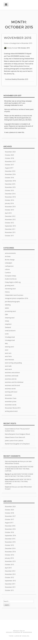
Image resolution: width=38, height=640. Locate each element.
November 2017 (10, 161)
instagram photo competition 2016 (16, 298)
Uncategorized (15, 43)
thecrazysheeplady (11, 461)
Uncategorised (10, 337)
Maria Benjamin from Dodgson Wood (17, 434)
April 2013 (8, 213)
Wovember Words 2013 (12, 408)
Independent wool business (14, 295)
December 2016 (10, 171)
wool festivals (9, 360)
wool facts (8, 356)
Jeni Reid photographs (12, 302)
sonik (7, 334)
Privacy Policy (19, 630)
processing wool (10, 311)
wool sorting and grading (13, 363)
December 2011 (10, 229)
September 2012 (10, 226)
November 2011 (10, 232)
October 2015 (9, 190)
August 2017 (9, 168)
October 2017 (9, 165)
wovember (8, 395)
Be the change (9, 260)
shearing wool (9, 318)
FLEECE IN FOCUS (11, 279)
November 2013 (10, 207)
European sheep (10, 276)
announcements (10, 253)
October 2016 (9, 178)
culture (7, 269)
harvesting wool (10, 289)
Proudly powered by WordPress (19, 632)
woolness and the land (12, 385)
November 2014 (10, 197)
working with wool (11, 392)
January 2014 (9, 203)
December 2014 (10, 194)
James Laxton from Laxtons (14, 441)
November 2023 (10, 152)
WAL (6, 343)
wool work (8, 369)
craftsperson (9, 266)
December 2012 (10, 216)
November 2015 (10, 187)
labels (7, 308)
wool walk (8, 366)
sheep (7, 321)
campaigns (8, 263)
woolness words (10, 389)
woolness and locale (11, 376)
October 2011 (9, 236)
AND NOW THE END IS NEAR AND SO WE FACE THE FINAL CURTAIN (19, 469)
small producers (10, 331)
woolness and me (10, 379)
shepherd (8, 324)
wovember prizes (10, 401)
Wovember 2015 (17, 37)
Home (6, 43)
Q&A (6, 314)
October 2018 (9, 158)
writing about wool (11, 411)
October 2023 (9, 155)
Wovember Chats (10, 398)
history (7, 292)
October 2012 (9, 223)
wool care (8, 353)
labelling (8, 305)
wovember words (10, 405)
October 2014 (9, 200)
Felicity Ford (11, 48)
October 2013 (9, 210)
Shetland (8, 327)
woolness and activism (12, 372)
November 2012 (10, 219)
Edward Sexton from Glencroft (15, 437)
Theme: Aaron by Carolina (19, 636)
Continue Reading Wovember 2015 (16, 79)
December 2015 (10, 184)
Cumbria (8, 273)
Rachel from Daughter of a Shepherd (17, 444)
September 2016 (10, 181)
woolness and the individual (14, 382)
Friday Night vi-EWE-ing (13, 282)
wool (6, 350)
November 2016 (10, 174)
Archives (8, 256)
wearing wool (9, 347)
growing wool (9, 285)
